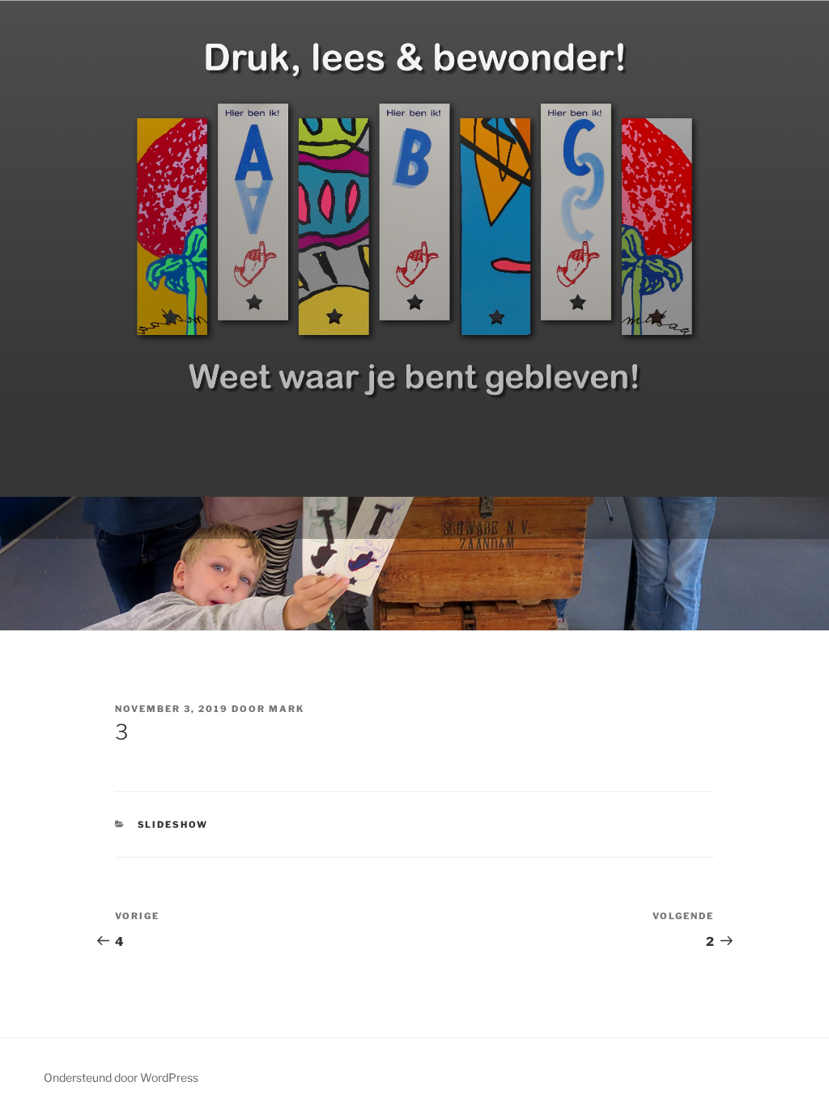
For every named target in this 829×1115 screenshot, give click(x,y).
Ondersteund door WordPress (121, 1077)
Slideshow (173, 824)
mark (286, 708)
